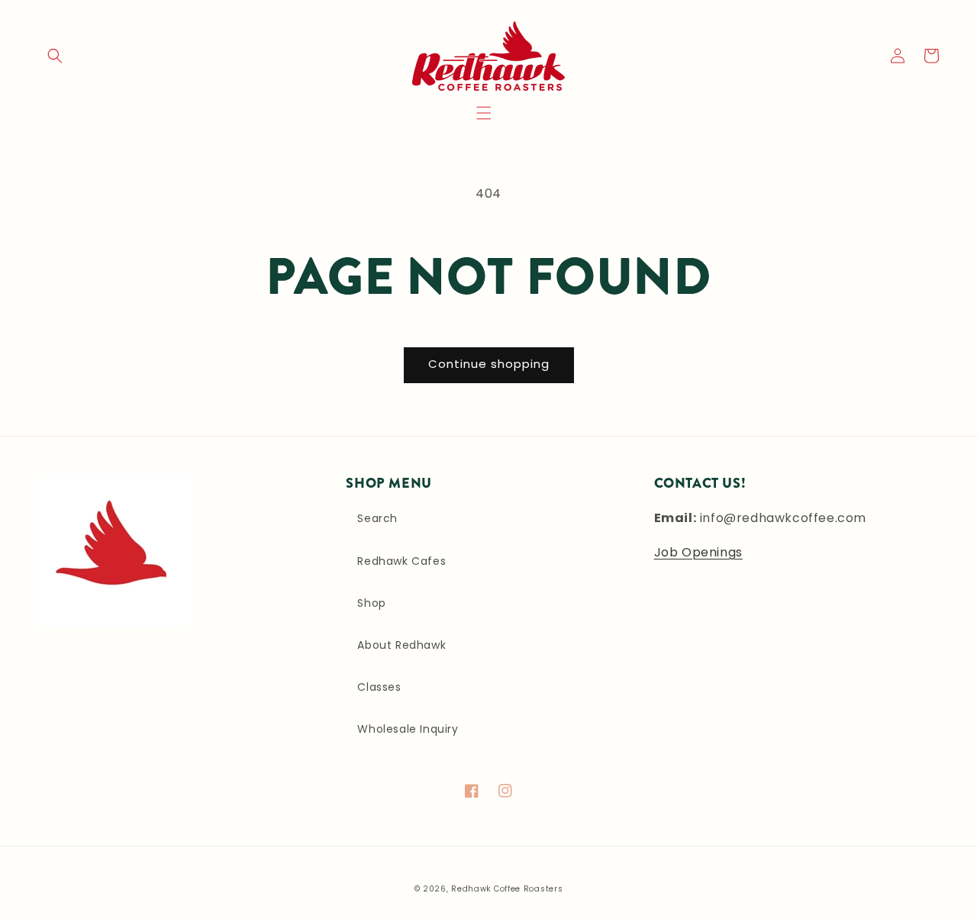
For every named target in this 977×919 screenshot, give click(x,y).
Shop (371, 603)
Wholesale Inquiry (407, 729)
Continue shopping (489, 364)
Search (377, 518)
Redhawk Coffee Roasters (507, 889)
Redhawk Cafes (401, 561)
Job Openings (698, 552)
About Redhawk (401, 645)
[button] (484, 113)
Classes (379, 687)
